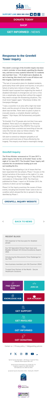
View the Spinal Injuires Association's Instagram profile (21, 354)
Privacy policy (19, 346)
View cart (31, 14)
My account (35, 14)
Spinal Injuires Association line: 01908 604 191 (23, 364)
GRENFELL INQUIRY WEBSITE (21, 201)
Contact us (8, 346)
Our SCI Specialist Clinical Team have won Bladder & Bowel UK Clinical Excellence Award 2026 (23, 250)
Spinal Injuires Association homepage (23, 6)
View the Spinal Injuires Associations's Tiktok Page (37, 354)
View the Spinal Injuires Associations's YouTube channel (32, 354)
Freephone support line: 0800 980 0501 (23, 366)
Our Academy (34, 299)
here (28, 184)
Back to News (23, 221)
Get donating (23, 340)
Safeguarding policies (34, 346)
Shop (23, 25)
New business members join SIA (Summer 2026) (23, 264)
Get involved (23, 320)
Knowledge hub (12, 299)
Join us (34, 287)
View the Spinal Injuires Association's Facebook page (10, 354)
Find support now (13, 287)
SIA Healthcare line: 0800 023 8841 (23, 367)
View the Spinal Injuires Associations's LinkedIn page (26, 354)
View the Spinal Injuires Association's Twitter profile (15, 354)
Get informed (23, 330)
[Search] (39, 14)
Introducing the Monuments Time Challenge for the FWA (23, 258)
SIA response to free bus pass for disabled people (21, 242)
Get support (23, 311)
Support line (16, 14)
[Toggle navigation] (43, 14)
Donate (23, 19)
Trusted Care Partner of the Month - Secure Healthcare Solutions (21, 270)
